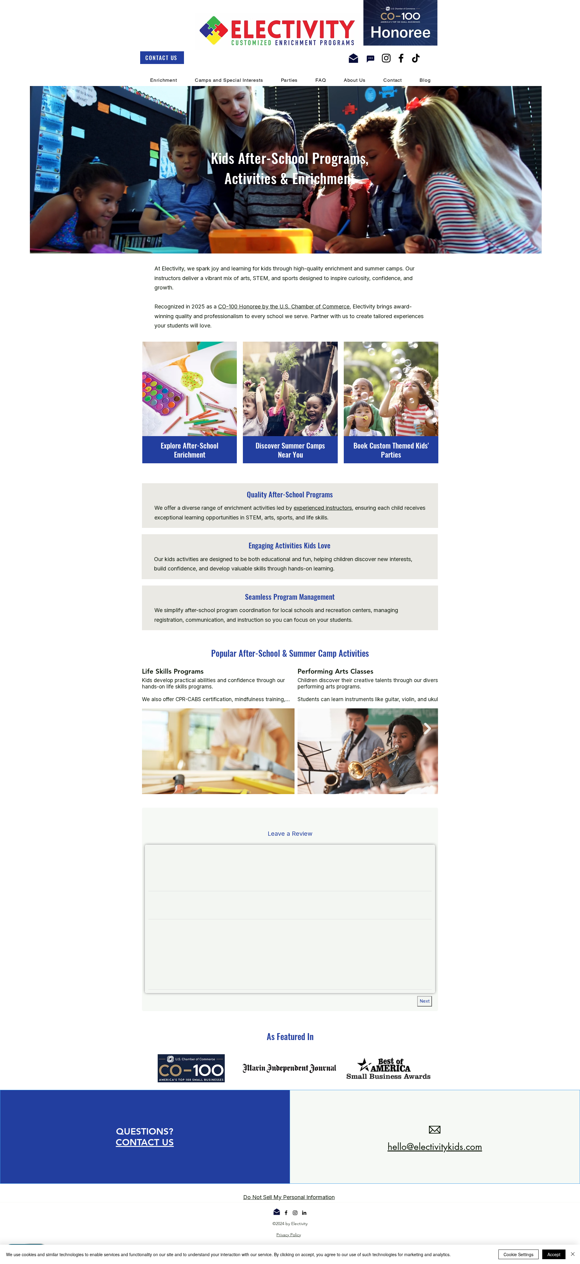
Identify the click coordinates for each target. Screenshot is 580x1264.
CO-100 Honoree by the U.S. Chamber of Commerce (284, 306)
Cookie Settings (518, 1254)
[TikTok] (416, 58)
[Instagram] (386, 58)
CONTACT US (145, 1148)
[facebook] (286, 1219)
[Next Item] (427, 728)
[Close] (572, 1254)
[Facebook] (401, 58)
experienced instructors (323, 508)
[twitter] (295, 1219)
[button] (534, 247)
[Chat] (370, 59)
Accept (553, 1254)
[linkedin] (304, 1219)
